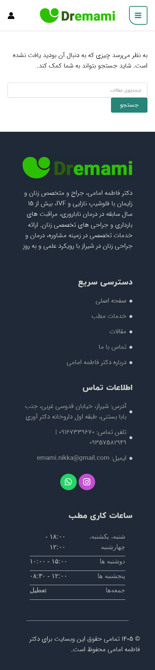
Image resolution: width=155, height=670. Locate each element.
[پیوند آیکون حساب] (11, 15)
